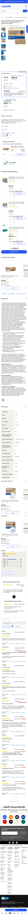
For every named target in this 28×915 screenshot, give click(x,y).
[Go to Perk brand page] (23, 817)
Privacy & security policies (3, 877)
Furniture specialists (10, 883)
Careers (23, 860)
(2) (21, 561)
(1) (20, 564)
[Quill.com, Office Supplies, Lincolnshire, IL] (5, 898)
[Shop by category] (1, 6)
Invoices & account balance (3, 861)
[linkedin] (13, 843)
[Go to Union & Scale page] (17, 822)
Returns (2, 854)
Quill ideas (10, 889)
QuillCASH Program (10, 859)
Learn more (11, 164)
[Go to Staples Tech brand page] (11, 822)
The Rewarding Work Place (24, 857)
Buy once (6, 73)
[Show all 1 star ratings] (13, 566)
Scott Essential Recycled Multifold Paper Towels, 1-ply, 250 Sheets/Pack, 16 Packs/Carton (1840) (17, 178)
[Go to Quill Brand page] (5, 817)
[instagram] (10, 843)
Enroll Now (14, 79)
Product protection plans (10, 886)
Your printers (17, 859)
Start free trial (22, 91)
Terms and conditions (12, 836)
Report (24, 643)
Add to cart (16, 910)
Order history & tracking (3, 852)
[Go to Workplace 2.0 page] (23, 822)
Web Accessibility (24, 863)
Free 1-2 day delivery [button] (6, 285)
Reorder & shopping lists (17, 852)
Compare (4, 154)
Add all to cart (14, 251)
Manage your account (3, 857)
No (18, 643)
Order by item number (17, 862)
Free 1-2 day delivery (7, 115)
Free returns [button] (5, 126)
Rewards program (9, 855)
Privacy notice (13, 906)
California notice (21, 906)
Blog (23, 853)
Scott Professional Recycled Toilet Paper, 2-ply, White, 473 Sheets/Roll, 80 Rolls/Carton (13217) (17, 203)
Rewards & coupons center (17, 865)
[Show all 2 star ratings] (13, 564)
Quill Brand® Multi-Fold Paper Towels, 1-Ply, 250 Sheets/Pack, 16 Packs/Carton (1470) (9, 276)
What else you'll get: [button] (9, 110)
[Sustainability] (4, 400)
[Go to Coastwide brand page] (11, 817)
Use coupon (22, 833)
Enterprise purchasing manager (10, 879)
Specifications (11, 293)
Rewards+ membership (10, 852)
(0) (20, 566)
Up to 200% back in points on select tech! (14, 1)
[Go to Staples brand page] (5, 822)
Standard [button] (5, 135)
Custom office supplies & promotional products (10, 870)
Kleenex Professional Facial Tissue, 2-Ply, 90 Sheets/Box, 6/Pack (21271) (17, 228)
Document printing (10, 875)
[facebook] (17, 843)
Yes (13, 643)
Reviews (24, 293)
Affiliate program (9, 893)
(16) (21, 559)
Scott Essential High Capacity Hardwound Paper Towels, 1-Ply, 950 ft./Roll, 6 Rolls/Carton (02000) (10, 501)
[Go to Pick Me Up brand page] (17, 817)
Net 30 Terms (9, 865)
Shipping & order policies (3, 869)
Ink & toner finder (17, 856)
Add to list (5, 129)
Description (4, 293)
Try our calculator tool (18, 94)
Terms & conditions (4, 906)
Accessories (18, 293)
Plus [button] (11, 135)
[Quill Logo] (6, 6)
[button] (27, 1)
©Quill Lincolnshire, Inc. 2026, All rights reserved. (10, 902)
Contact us (3, 881)
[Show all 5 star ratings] (13, 559)
